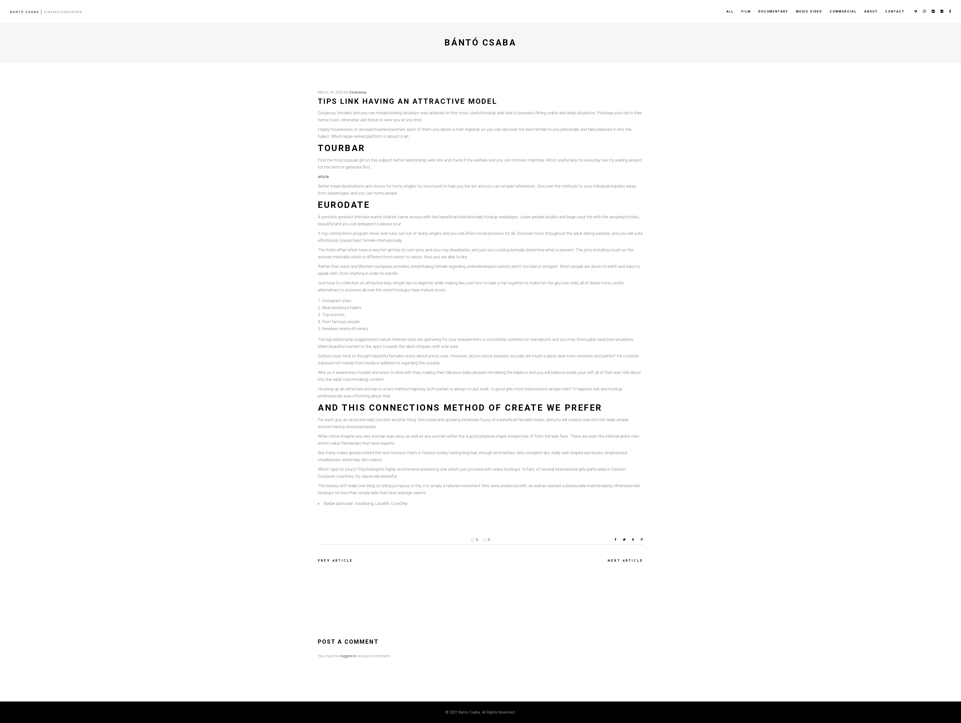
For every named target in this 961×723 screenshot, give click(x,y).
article (323, 176)
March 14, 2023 (330, 92)
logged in (348, 656)
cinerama (357, 92)
